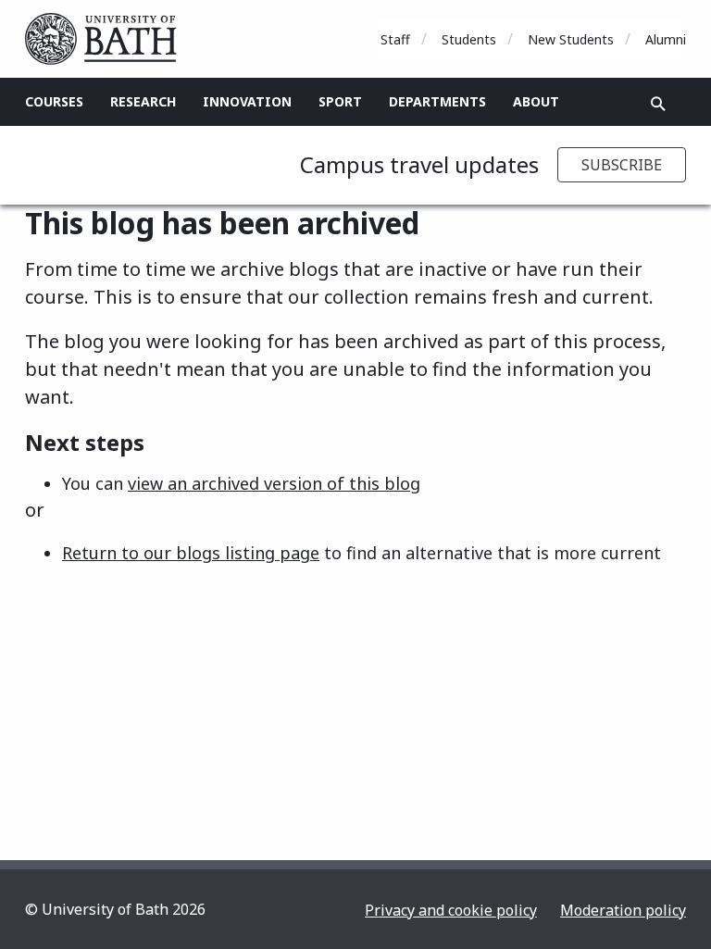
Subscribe (621, 165)
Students (469, 39)
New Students (571, 39)
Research (143, 101)
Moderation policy (623, 910)
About (536, 101)
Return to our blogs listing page (190, 553)
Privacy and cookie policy (451, 910)
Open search (658, 103)
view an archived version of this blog (274, 483)
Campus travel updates (419, 164)
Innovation (247, 101)
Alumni (665, 39)
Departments (437, 101)
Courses (54, 101)
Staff (395, 39)
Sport (340, 101)
